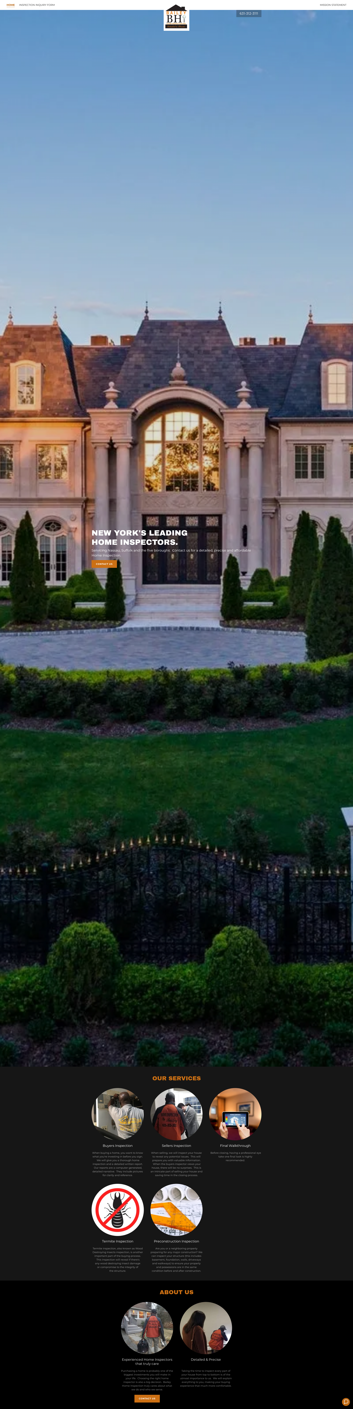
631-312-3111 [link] (249, 13)
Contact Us (104, 564)
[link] (176, 4)
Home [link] (11, 4)
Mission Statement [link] (333, 4)
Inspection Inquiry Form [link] (37, 4)
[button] (346, 1402)
